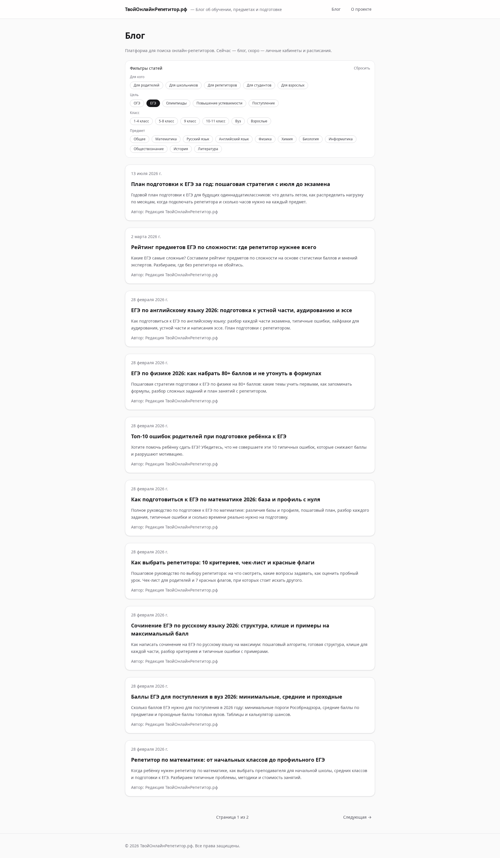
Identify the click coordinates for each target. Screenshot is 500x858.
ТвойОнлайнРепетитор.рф (156, 9)
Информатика (341, 139)
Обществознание (149, 148)
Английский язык (234, 139)
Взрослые (259, 121)
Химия (287, 139)
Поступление (263, 103)
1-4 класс (141, 121)
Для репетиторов (222, 85)
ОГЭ (137, 103)
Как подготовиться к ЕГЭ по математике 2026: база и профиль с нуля (225, 499)
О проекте (361, 9)
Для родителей (146, 85)
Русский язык (198, 139)
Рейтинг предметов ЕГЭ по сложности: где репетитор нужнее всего (223, 247)
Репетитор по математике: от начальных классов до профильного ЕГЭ (228, 759)
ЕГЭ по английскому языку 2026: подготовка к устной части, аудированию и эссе (241, 310)
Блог (336, 9)
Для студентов (259, 85)
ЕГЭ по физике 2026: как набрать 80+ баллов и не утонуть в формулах (226, 373)
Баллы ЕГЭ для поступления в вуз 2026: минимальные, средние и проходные (236, 696)
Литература (208, 148)
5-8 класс (166, 121)
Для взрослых (292, 85)
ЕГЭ (153, 103)
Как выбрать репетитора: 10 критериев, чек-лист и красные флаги (223, 562)
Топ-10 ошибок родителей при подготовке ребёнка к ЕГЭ (208, 436)
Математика (166, 139)
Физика (265, 139)
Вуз (238, 121)
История (181, 148)
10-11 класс (215, 121)
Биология (311, 139)
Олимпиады (176, 103)
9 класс (190, 121)
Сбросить (362, 68)
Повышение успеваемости (219, 103)
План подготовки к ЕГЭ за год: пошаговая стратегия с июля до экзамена (230, 184)
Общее (140, 139)
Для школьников (183, 85)
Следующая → (357, 817)
